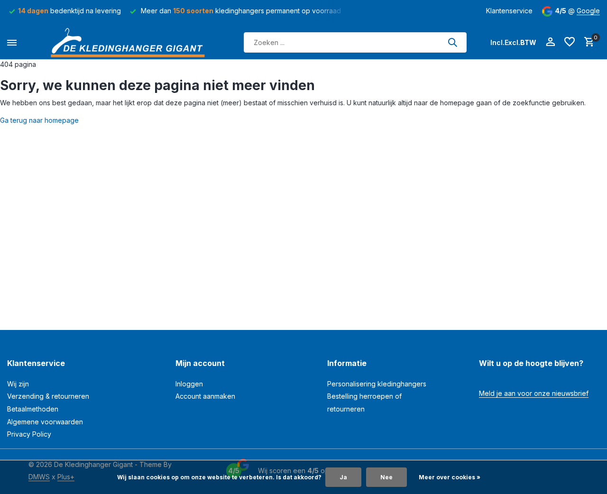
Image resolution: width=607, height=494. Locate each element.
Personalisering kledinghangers (376, 384)
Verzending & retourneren (48, 396)
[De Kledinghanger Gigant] (130, 42)
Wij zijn (18, 384)
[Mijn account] (550, 42)
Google (588, 11)
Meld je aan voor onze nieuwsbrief (534, 393)
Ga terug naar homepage (39, 120)
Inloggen (189, 384)
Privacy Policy (29, 434)
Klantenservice (509, 11)
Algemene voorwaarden (45, 422)
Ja (343, 477)
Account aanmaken (205, 396)
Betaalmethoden (32, 409)
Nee (386, 477)
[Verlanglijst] (569, 42)
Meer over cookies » (449, 477)
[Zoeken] (452, 42)
